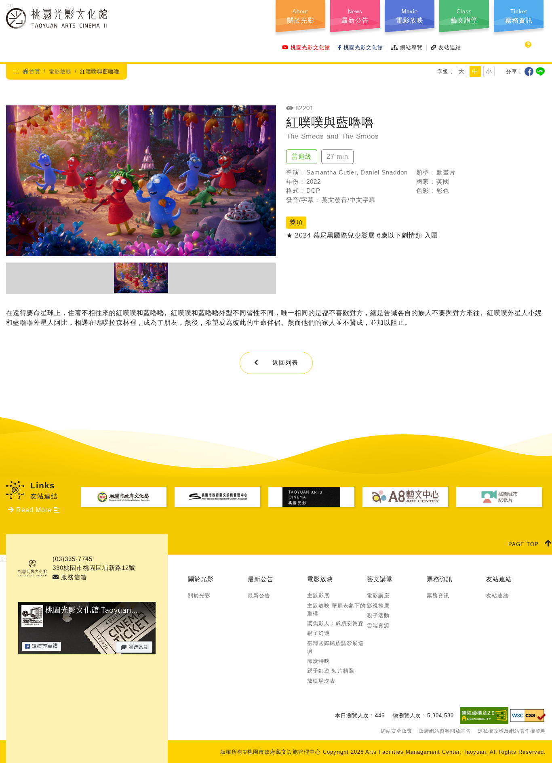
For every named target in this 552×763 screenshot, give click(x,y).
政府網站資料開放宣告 (445, 731)
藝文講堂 (380, 579)
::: (10, 5)
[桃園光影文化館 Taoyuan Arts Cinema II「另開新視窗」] (87, 649)
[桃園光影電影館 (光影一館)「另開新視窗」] (311, 497)
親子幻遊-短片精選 (330, 671)
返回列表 (285, 362)
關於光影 (201, 579)
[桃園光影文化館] (56, 23)
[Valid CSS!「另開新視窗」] (528, 715)
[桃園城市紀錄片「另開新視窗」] (499, 497)
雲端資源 (378, 625)
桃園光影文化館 (310, 47)
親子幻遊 (318, 633)
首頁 (34, 72)
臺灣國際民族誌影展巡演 (335, 647)
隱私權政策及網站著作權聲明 (512, 731)
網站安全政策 (396, 731)
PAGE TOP (523, 544)
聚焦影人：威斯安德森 (335, 623)
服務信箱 (73, 577)
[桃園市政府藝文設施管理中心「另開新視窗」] (217, 497)
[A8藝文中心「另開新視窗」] (405, 497)
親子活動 (378, 615)
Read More (34, 510)
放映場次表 (321, 681)
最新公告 (261, 579)
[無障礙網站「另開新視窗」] (484, 715)
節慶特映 (318, 661)
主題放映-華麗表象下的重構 (336, 610)
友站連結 (449, 47)
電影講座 (378, 596)
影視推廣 (378, 606)
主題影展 (318, 596)
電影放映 (60, 72)
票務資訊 (440, 579)
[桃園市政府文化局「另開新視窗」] (123, 497)
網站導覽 (411, 47)
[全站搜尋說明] (528, 44)
